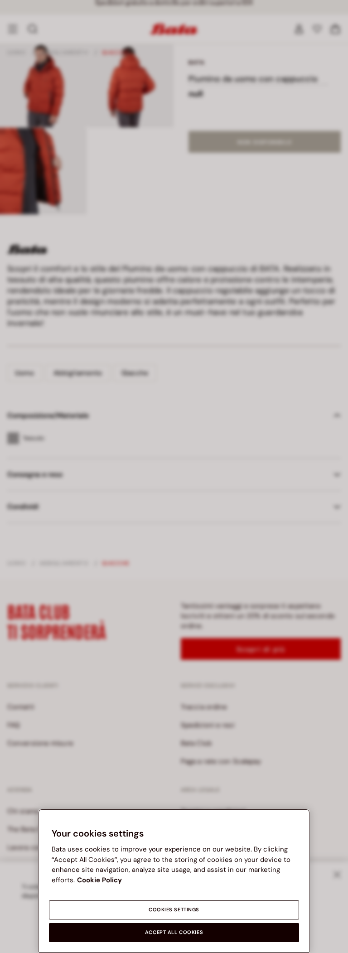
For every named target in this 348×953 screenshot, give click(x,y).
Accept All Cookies (174, 932)
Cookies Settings (174, 909)
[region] (174, 881)
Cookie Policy (99, 880)
